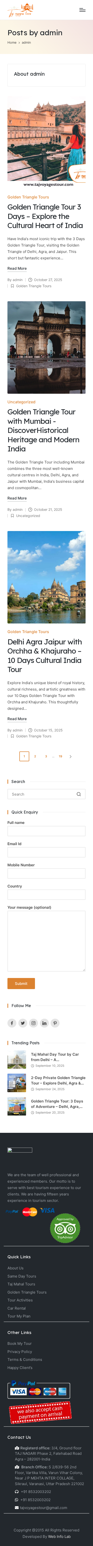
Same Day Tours (21, 1276)
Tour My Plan (19, 1316)
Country (14, 886)
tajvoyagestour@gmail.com (43, 1507)
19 (60, 756)
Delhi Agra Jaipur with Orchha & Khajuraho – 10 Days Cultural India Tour (44, 655)
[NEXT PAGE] (70, 756)
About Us (15, 1268)
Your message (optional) (29, 907)
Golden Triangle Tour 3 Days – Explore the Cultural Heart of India (45, 216)
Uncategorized (21, 401)
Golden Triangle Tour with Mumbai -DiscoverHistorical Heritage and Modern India (43, 430)
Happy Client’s (19, 1367)
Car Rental (16, 1308)
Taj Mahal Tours (21, 1284)
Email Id (14, 843)
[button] (71, 756)
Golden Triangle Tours (28, 197)
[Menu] (82, 10)
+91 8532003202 (35, 1491)
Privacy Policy (19, 1351)
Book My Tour (19, 1343)
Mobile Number (21, 865)
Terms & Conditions (24, 1359)
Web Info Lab (59, 1536)
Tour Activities (20, 1300)
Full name (16, 822)
